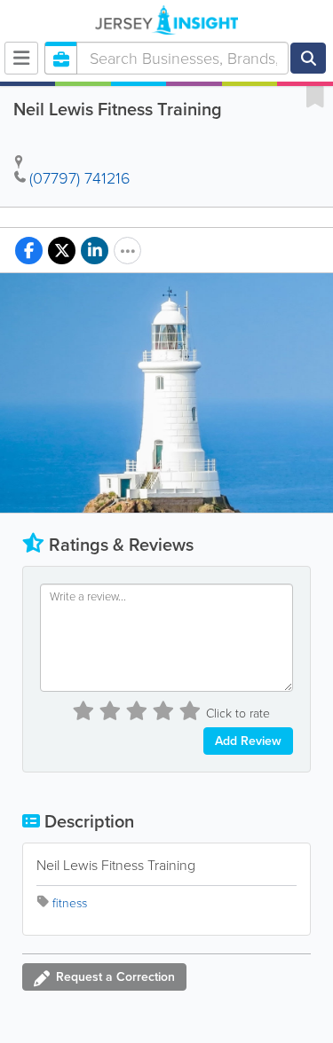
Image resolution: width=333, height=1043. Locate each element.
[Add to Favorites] (315, 95)
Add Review (248, 741)
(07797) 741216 (80, 178)
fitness (69, 903)
